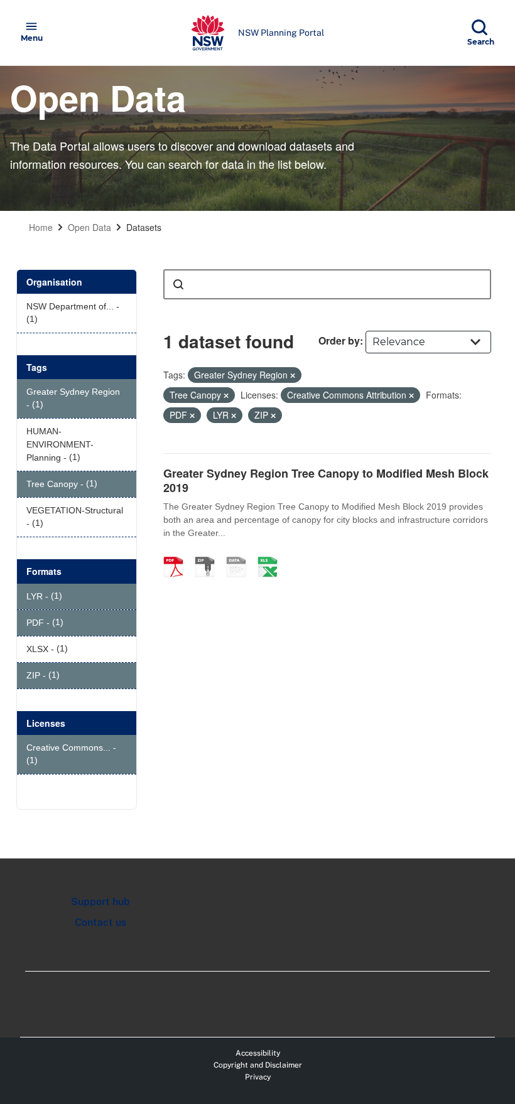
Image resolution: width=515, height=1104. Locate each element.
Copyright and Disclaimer (258, 1065)
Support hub (100, 902)
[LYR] (240, 553)
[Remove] (292, 375)
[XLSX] (272, 553)
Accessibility (258, 1053)
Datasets (143, 227)
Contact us (100, 922)
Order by (339, 340)
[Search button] (178, 284)
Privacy (258, 1077)
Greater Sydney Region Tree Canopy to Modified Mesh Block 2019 (326, 480)
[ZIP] (209, 553)
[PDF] (177, 553)
